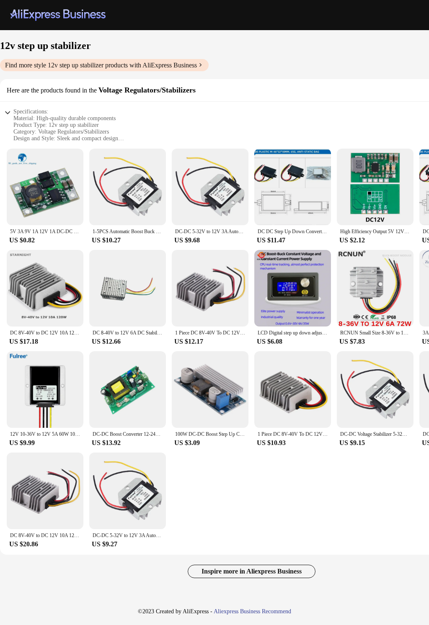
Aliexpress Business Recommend (252, 611)
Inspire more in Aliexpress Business (252, 571)
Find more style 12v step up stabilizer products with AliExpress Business (101, 65)
